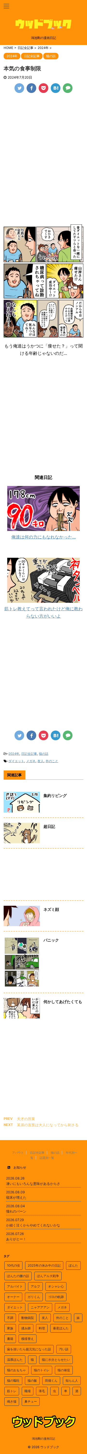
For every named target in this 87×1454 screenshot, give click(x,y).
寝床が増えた (16, 1197)
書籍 (10, 1339)
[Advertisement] (43, 144)
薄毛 (42, 1391)
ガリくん (34, 1297)
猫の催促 (64, 1370)
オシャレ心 (56, 1286)
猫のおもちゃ (16, 1370)
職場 (27, 1391)
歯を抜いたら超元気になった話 (29, 1349)
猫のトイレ (42, 1370)
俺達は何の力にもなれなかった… (43, 537)
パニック (51, 940)
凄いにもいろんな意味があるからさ (33, 1183)
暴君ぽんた (61, 1328)
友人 (40, 761)
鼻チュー (30, 1401)
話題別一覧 (47, 1158)
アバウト (18, 1152)
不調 (10, 1318)
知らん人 (71, 1380)
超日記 (49, 826)
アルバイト (15, 1286)
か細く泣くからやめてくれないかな (33, 1225)
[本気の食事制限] (55, 88)
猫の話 (43, 754)
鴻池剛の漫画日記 (43, 1438)
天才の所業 (26, 1118)
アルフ (35, 1286)
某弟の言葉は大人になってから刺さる (48, 1125)
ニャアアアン (40, 1307)
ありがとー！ (16, 1239)
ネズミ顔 (51, 909)
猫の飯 (32, 1380)
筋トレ (11, 1391)
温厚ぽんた (15, 1360)
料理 (42, 1328)
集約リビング (55, 795)
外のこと (52, 761)
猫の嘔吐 (13, 1380)
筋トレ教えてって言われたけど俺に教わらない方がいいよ (43, 612)
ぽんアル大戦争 (48, 1276)
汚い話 (63, 1349)
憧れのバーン (16, 1211)
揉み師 (26, 1328)
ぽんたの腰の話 (18, 1276)
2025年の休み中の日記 (44, 1265)
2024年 (13, 754)
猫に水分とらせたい (56, 1360)
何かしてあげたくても (63, 1001)
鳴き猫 (11, 1401)
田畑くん (51, 1380)
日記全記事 (29, 754)
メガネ (31, 761)
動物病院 (27, 1318)
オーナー (13, 1297)
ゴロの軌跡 (56, 1297)
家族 (10, 1328)
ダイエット (16, 761)
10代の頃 (13, 1265)
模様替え (27, 1339)
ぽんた (73, 1265)
